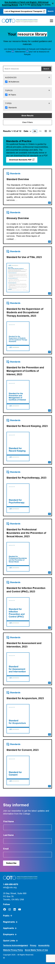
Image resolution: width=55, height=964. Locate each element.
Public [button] (6, 915)
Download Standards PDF (23, 160)
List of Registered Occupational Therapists (24, 12)
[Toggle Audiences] (49, 78)
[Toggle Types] (49, 103)
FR (40, 131)
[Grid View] (46, 131)
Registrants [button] (9, 922)
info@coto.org (9, 887)
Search (46, 69)
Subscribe (11, 863)
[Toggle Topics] (49, 90)
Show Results (27, 116)
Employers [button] (8, 934)
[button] (52, 3)
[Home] (20, 21)
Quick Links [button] (9, 940)
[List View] (50, 131)
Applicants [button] (8, 928)
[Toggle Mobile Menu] (51, 21)
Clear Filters (27, 122)
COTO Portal (36, 5)
